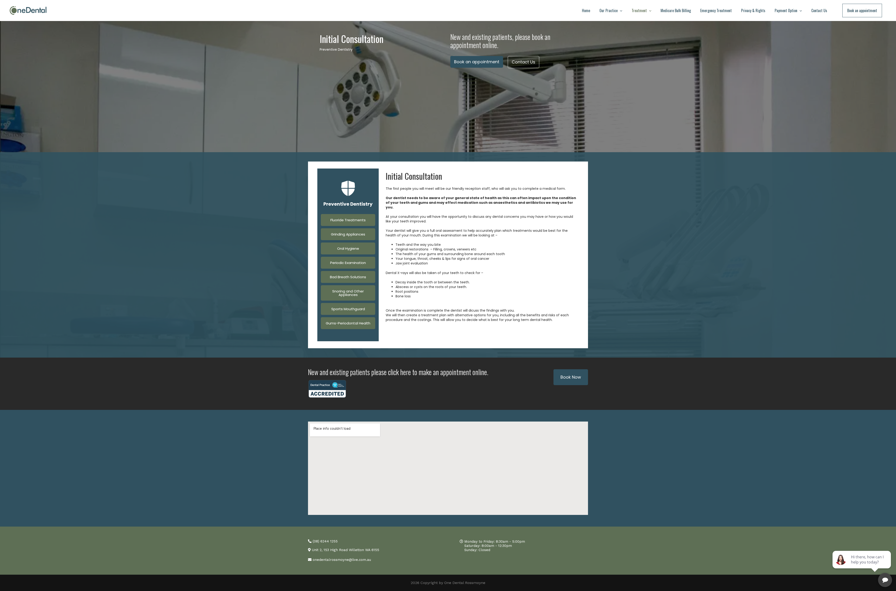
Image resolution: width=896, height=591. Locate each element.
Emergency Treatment (716, 10)
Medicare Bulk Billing (676, 10)
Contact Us (819, 10)
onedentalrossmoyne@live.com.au (341, 560)
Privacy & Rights (753, 10)
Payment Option (786, 10)
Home (586, 10)
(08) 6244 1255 (325, 541)
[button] (620, 10)
